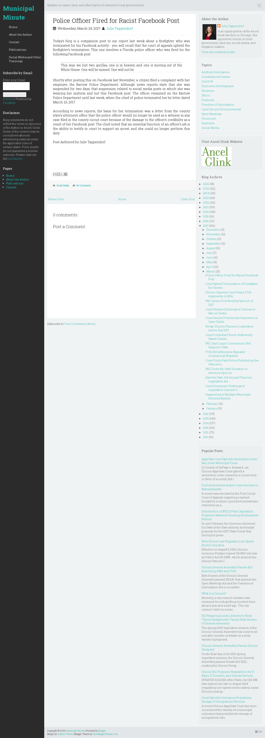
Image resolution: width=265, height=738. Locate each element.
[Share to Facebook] (66, 174)
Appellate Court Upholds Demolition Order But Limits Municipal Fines (229, 461)
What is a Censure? (214, 593)
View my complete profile (218, 52)
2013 (205, 428)
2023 (206, 198)
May (209, 262)
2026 (206, 184)
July (209, 253)
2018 (206, 221)
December (213, 229)
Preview (8, 99)
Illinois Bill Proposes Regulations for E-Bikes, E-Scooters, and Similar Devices (228, 673)
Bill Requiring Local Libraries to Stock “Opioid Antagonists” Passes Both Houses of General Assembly (229, 619)
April (209, 267)
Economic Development (218, 86)
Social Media (63, 185)
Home (13, 27)
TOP (259, 731)
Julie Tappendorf (119, 28)
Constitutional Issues (216, 77)
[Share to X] (62, 174)
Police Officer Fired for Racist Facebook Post (116, 20)
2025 (206, 188)
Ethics (206, 95)
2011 (205, 437)
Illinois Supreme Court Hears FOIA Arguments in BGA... (228, 294)
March (210, 271)
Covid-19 (207, 81)
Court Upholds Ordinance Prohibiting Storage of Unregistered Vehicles (226, 699)
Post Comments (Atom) (80, 324)
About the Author (20, 34)
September (213, 243)
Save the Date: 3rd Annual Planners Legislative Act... (228, 379)
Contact (14, 42)
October (211, 239)
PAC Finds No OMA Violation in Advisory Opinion (226, 371)
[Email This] (55, 174)
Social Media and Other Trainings (25, 59)
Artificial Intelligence (216, 72)
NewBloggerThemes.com (105, 733)
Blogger (102, 730)
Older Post (188, 199)
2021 (206, 207)
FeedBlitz (9, 103)
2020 (206, 212)
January (211, 408)
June (209, 257)
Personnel (209, 118)
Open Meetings (212, 114)
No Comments (83, 185)
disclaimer (15, 158)
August (210, 248)
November (213, 234)
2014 (206, 423)
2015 (206, 418)
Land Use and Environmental (221, 109)
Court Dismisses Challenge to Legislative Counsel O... (225, 388)
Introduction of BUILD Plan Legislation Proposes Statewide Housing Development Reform (230, 515)
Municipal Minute (18, 12)
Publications (17, 49)
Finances (208, 100)
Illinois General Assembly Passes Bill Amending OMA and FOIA (227, 569)
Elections (208, 90)
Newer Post (56, 199)
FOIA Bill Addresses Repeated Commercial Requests (225, 354)
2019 (205, 216)
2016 (206, 414)
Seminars (208, 123)
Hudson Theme (65, 733)
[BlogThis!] (58, 174)
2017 (205, 226)
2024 (206, 193)
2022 (206, 202)
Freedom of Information (218, 104)
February (212, 404)
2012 (206, 432)
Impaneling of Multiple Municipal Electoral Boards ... (227, 396)
